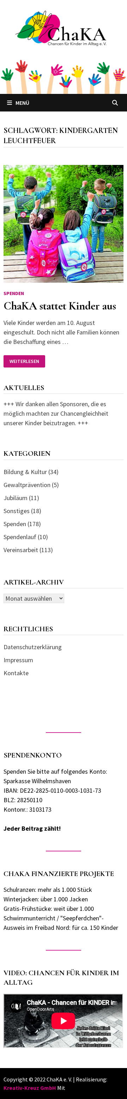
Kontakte (16, 673)
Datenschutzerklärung (33, 647)
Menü (22, 102)
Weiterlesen (24, 361)
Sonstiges (17, 511)
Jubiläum (16, 498)
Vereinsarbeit (21, 550)
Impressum (18, 660)
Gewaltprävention (27, 485)
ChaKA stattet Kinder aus (60, 306)
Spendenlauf (20, 537)
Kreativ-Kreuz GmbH (30, 1087)
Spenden (14, 293)
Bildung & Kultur (25, 472)
